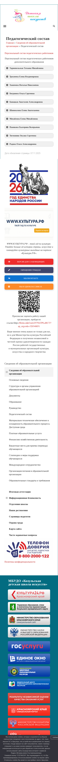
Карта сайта (15, 528)
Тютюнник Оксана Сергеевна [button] (23, 135)
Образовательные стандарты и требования (29, 480)
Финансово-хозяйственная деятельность (28, 439)
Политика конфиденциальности (20, 561)
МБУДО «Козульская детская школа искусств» (27, 582)
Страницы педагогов (19, 516)
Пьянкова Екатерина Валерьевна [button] (25, 127)
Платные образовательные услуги (25, 433)
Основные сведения (18, 379)
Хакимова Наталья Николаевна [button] (24, 84)
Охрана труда (16, 522)
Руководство (15, 407)
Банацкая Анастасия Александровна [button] (26, 101)
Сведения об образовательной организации (24, 372)
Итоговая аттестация (20, 491)
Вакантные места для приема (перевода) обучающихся (28, 447)
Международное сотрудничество (25, 464)
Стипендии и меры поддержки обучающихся (24, 457)
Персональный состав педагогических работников (29, 53)
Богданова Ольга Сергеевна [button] (22, 93)
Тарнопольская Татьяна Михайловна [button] (26, 68)
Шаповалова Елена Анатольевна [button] (24, 110)
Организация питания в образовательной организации (29, 472)
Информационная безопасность (25, 497)
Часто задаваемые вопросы (23, 535)
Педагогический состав (20, 414)
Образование (15, 401)
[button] (4, 26)
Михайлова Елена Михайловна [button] (24, 118)
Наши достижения (18, 510)
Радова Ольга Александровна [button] (23, 144)
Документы (14, 395)
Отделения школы (18, 504)
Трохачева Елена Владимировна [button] (24, 76)
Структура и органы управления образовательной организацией (24, 388)
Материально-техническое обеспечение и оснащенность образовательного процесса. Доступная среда (29, 424)
